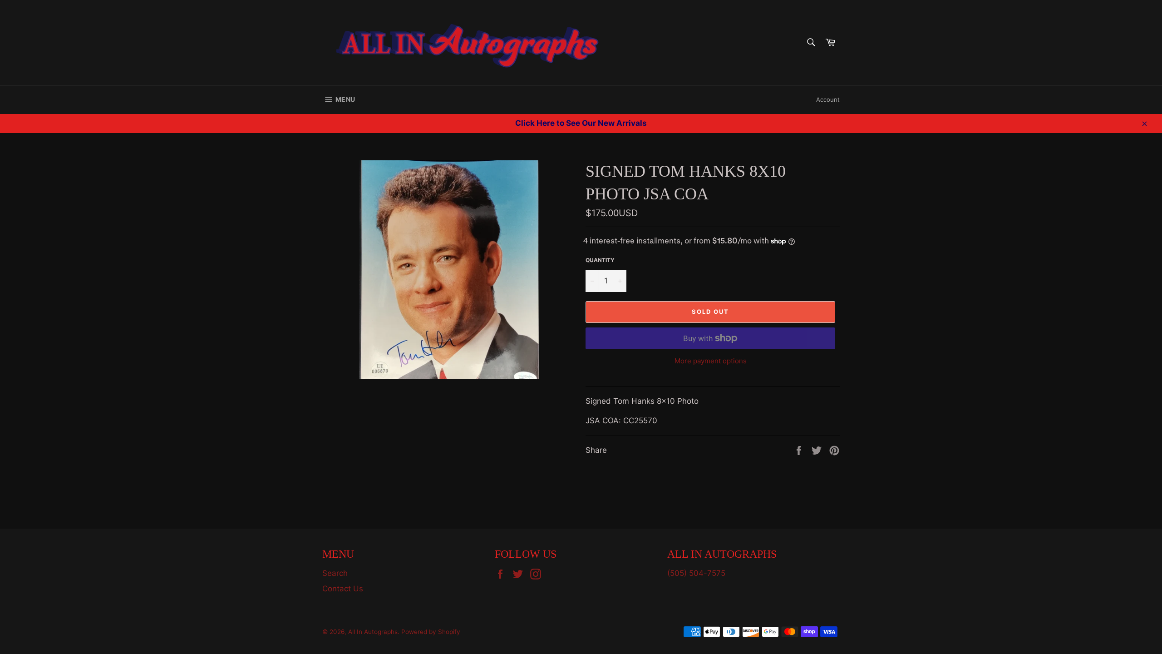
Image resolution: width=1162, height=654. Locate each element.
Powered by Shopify (430, 631)
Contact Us (342, 588)
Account (828, 99)
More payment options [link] (711, 361)
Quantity (600, 260)
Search (335, 573)
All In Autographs (373, 631)
